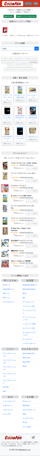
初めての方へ (8, 16)
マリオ (4, 59)
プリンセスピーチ (8, 62)
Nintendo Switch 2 (30, 285)
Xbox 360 (26, 362)
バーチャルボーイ (29, 343)
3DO (24, 414)
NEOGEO (26, 405)
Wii (24, 297)
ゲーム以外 (27, 427)
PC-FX (25, 422)
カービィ (11, 66)
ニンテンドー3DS (29, 324)
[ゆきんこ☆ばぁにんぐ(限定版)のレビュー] (5, 263)
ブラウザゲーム (8, 302)
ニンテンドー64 (28, 306)
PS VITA (6, 387)
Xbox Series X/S (28, 353)
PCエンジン (27, 401)
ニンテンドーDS (29, 328)
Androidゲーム (8, 289)
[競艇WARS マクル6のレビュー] (5, 253)
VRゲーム (6, 293)
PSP (4, 391)
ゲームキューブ (28, 302)
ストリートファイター (24, 66)
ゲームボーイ (28, 339)
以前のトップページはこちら (26, 16)
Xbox (24, 366)
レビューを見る (32, 168)
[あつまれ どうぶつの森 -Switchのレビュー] (5, 198)
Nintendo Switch (29, 289)
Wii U (25, 293)
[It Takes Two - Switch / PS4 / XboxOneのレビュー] (5, 231)
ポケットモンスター (16, 59)
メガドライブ (8, 410)
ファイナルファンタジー (27, 69)
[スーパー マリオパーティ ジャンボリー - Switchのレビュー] (5, 176)
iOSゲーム (6, 285)
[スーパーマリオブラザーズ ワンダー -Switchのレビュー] (5, 208)
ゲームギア (7, 414)
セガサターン (8, 405)
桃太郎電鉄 (33, 62)
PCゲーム (6, 297)
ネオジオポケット (29, 410)
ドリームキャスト (9, 401)
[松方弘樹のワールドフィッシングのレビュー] (5, 243)
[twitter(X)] (33, 437)
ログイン (28, 3)
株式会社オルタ (25, 450)
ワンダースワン (28, 418)
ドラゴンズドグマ (10, 69)
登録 (35, 3)
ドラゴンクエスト (31, 59)
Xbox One (26, 357)
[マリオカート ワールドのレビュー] (5, 188)
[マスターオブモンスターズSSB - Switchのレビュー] (5, 166)
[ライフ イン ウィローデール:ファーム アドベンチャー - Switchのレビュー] (5, 221)
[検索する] (36, 49)
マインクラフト (22, 62)
